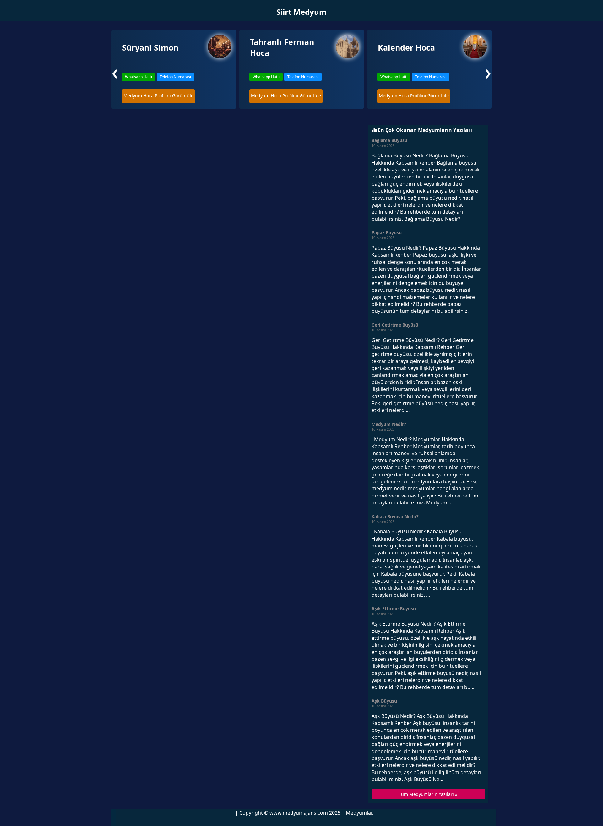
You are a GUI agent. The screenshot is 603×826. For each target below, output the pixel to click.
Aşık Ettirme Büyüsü (394, 608)
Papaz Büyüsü (387, 233)
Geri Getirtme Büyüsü (395, 325)
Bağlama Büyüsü (389, 140)
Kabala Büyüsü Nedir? (395, 516)
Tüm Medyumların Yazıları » (428, 794)
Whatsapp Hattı (138, 76)
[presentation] (114, 71)
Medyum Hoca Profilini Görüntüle (158, 96)
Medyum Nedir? (389, 424)
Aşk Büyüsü (384, 701)
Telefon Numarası (175, 76)
